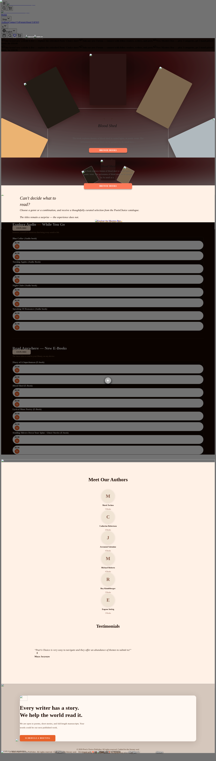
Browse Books (108, 150)
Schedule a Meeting (37, 738)
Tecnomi (117, 752)
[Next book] (111, 118)
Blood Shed (107, 126)
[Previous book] (104, 118)
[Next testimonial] (37, 653)
